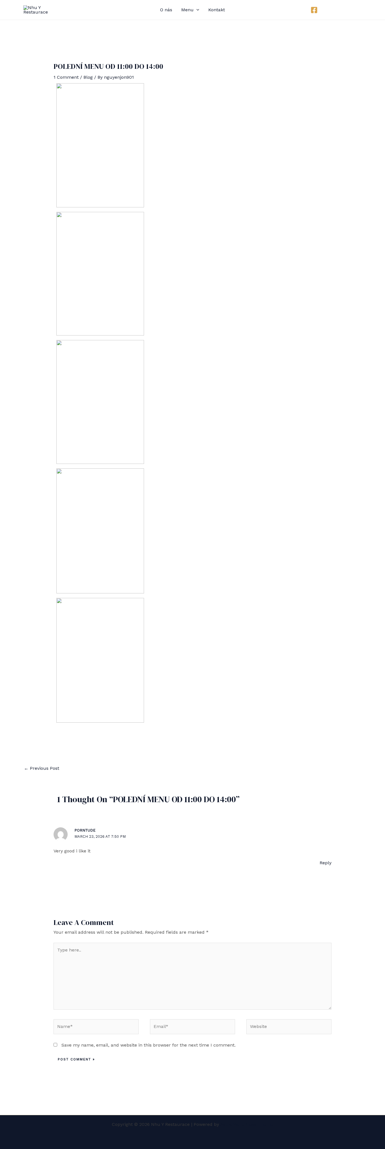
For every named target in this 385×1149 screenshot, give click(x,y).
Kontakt (216, 9)
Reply (325, 862)
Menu (187, 9)
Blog (88, 77)
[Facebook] (314, 10)
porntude (85, 830)
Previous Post (41, 768)
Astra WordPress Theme (246, 1124)
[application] (196, 10)
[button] (342, 10)
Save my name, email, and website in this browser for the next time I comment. (148, 1045)
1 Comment (66, 77)
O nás (166, 9)
